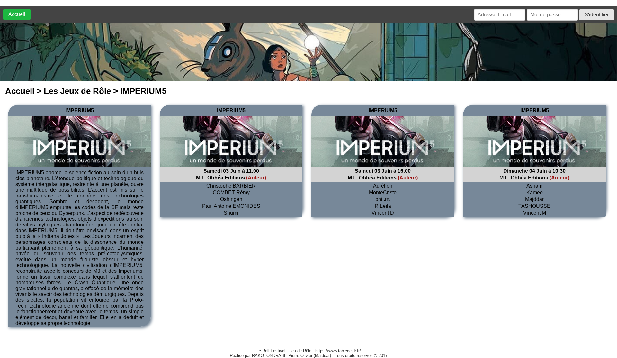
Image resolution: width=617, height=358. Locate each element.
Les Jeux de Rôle (77, 91)
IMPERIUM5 (79, 110)
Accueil (16, 14)
